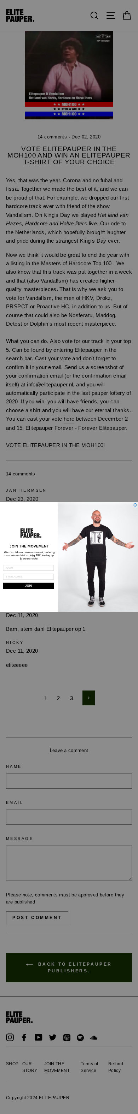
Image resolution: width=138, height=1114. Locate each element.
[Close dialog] (135, 504)
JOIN (28, 585)
